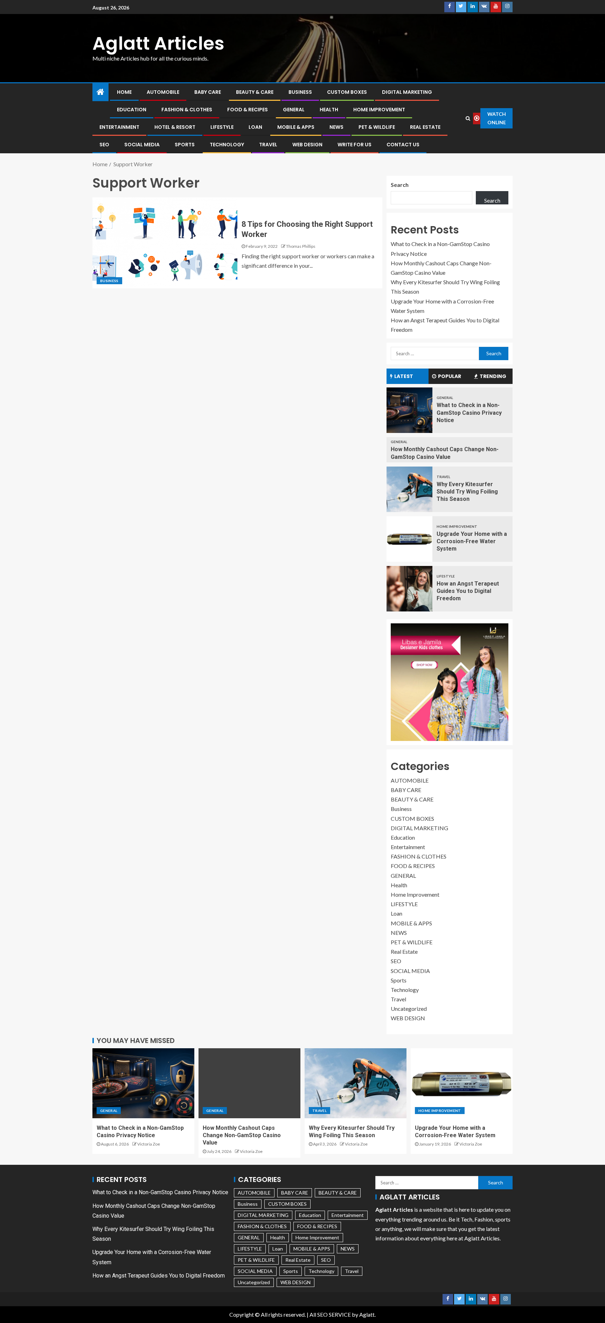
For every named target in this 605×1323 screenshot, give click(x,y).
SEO (104, 144)
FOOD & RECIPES (247, 109)
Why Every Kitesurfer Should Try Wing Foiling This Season (467, 492)
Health (329, 109)
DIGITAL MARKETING (407, 92)
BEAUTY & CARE (254, 92)
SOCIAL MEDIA (142, 144)
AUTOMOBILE (163, 92)
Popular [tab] (449, 376)
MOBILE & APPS (295, 127)
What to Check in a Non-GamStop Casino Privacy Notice (469, 413)
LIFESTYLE (222, 127)
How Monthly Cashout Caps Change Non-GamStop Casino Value (242, 1135)
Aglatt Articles (158, 43)
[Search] (468, 118)
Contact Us (403, 144)
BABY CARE (207, 92)
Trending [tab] (493, 376)
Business (300, 92)
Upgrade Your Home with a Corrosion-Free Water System (472, 541)
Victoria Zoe (148, 1144)
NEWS (336, 127)
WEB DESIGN (307, 144)
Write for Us (354, 144)
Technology (227, 144)
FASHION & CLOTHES (186, 109)
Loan (255, 127)
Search (400, 184)
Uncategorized (409, 1008)
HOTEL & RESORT (174, 127)
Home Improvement (379, 109)
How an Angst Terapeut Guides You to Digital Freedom (468, 591)
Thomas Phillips (300, 246)
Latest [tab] (403, 376)
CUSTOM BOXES (347, 92)
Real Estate (425, 127)
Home (124, 92)
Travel (268, 144)
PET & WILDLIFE (377, 127)
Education (131, 109)
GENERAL (294, 109)
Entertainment (119, 127)
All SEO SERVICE (330, 1314)
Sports (185, 144)
